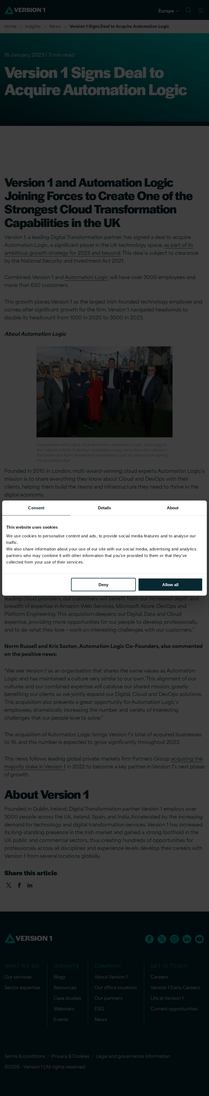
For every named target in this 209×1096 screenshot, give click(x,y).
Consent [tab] (36, 507)
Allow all (170, 584)
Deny (103, 584)
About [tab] (173, 507)
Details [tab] (104, 507)
